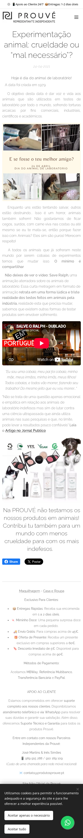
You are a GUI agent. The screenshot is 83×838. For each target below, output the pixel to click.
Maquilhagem (29, 591)
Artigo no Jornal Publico (25, 430)
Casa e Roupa (53, 591)
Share (13, 561)
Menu (76, 17)
